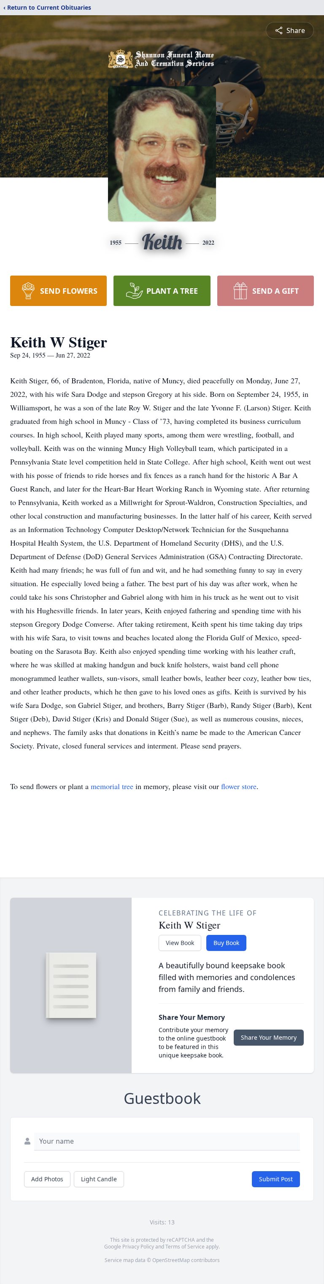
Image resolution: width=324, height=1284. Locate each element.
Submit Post (276, 1179)
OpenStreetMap (171, 1260)
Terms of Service (185, 1246)
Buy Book (226, 943)
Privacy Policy (138, 1246)
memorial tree (112, 786)
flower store (238, 786)
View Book (180, 943)
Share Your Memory (269, 1037)
